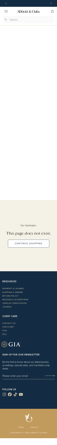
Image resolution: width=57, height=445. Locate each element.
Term (20, 427)
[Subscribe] (50, 376)
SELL (4, 334)
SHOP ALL (28, 203)
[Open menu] (6, 11)
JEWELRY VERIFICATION (14, 303)
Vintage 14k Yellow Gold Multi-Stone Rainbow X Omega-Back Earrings (28, 181)
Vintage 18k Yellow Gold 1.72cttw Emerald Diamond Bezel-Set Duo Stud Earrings (28, 122)
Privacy (34, 427)
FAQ (4, 330)
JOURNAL (7, 306)
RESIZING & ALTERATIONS (15, 299)
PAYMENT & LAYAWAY (13, 288)
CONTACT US (9, 323)
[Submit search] (6, 19)
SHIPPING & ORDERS (12, 292)
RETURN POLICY (10, 296)
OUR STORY (8, 326)
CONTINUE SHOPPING (28, 243)
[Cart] (52, 11)
